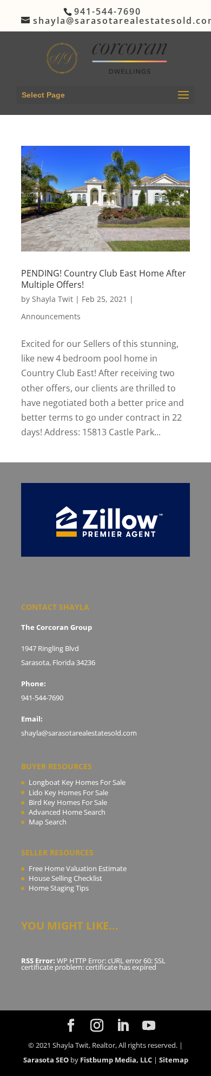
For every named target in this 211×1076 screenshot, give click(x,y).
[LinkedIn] (122, 1026)
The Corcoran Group (56, 627)
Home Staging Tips (59, 888)
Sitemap (173, 1060)
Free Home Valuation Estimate (78, 868)
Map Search (48, 822)
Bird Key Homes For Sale (68, 802)
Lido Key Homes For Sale (68, 792)
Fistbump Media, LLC (116, 1060)
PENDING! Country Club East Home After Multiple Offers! (103, 279)
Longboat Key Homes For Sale (77, 782)
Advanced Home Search (67, 812)
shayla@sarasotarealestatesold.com (79, 733)
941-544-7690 (42, 698)
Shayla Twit (52, 299)
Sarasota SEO (46, 1060)
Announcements (51, 316)
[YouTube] (148, 1026)
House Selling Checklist (65, 878)
